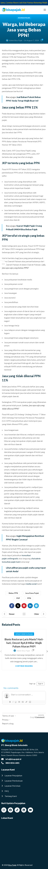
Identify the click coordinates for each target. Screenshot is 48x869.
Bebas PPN (13, 593)
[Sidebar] (3, 264)
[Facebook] (10, 810)
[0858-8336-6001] (2, 763)
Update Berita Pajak (24, 634)
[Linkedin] (23, 810)
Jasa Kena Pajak (32, 593)
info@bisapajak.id (13, 759)
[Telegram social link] (36, 605)
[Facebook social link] (11, 605)
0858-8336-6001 (12, 763)
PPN (29, 598)
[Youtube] (30, 810)
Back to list (24, 614)
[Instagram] (3, 810)
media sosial (31, 584)
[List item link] (24, 775)
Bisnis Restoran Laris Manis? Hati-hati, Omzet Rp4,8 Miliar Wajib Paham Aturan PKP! (24, 643)
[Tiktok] (17, 810)
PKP (18, 598)
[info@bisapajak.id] (2, 759)
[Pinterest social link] (24, 605)
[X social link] (17, 605)
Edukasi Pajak (24, 18)
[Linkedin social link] (30, 605)
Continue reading (24, 666)
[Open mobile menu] (44, 9)
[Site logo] (13, 9)
